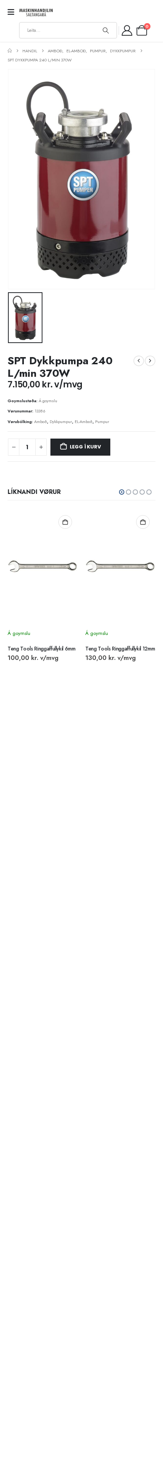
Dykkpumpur (61, 421)
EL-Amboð (83, 421)
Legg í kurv (85, 446)
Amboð (40, 421)
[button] (121, 492)
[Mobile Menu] (13, 12)
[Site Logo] (36, 13)
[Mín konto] (127, 30)
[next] (150, 361)
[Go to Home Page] (10, 50)
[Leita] (106, 30)
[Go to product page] (43, 566)
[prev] (138, 361)
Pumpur (102, 421)
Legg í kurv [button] (65, 522)
